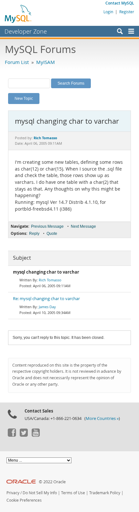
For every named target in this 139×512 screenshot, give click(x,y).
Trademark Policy (104, 492)
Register (126, 11)
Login (108, 11)
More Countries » (102, 418)
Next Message (83, 226)
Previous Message (47, 226)
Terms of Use (73, 492)
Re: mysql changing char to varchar (46, 298)
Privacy (12, 492)
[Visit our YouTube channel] (35, 435)
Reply (34, 233)
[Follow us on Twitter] (23, 435)
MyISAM (45, 62)
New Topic (24, 98)
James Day (47, 306)
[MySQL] (18, 13)
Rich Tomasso (50, 279)
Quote (52, 233)
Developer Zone (26, 31)
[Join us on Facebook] (11, 435)
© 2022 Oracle (52, 482)
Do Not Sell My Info (40, 492)
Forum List (17, 62)
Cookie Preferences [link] (24, 500)
